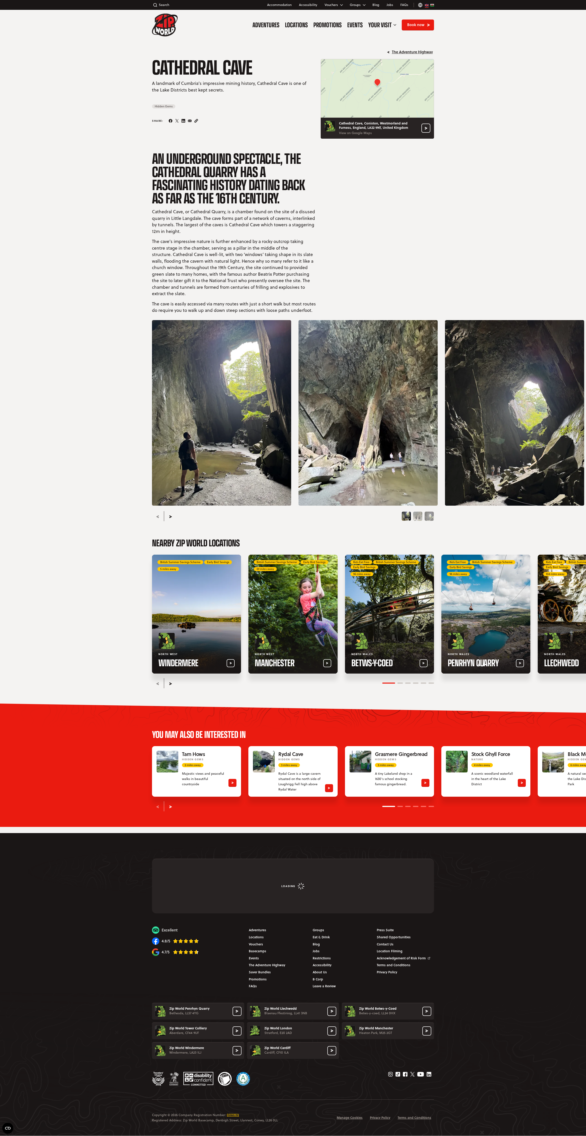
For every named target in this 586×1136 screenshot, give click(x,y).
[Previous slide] (157, 516)
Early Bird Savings (218, 562)
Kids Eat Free (361, 562)
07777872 (233, 1115)
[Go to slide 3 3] (429, 516)
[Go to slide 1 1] (406, 516)
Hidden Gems (164, 106)
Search (164, 5)
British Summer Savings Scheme (180, 562)
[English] (427, 5)
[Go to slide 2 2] (418, 516)
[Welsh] (432, 5)
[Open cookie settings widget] (7, 1128)
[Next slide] (170, 516)
